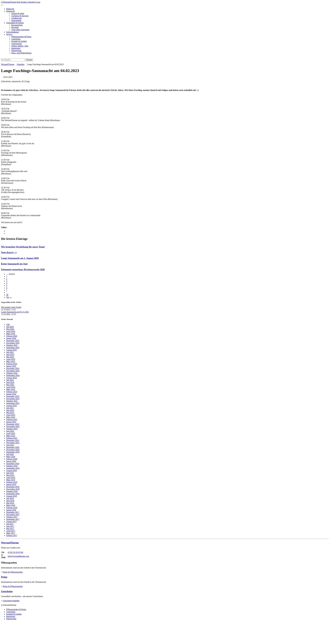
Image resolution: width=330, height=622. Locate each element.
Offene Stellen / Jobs (19, 46)
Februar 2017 (11, 535)
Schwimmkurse (12, 32)
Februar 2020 (11, 459)
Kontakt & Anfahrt (19, 41)
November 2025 (12, 343)
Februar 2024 (11, 392)
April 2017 (10, 531)
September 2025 (12, 348)
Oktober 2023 (12, 401)
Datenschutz (16, 50)
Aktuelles (20, 64)
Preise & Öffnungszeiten (13, 572)
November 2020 (12, 450)
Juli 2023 (10, 408)
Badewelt (10, 9)
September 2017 (12, 519)
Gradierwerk (16, 18)
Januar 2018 (11, 510)
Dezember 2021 (12, 440)
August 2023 (11, 405)
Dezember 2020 (12, 447)
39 (7, 295)
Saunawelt (10, 11)
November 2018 (12, 489)
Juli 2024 (10, 380)
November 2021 (12, 443)
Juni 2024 (10, 382)
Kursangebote (17, 25)
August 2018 (11, 496)
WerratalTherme (7, 64)
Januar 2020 (11, 461)
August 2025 (11, 350)
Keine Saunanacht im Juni (14, 263)
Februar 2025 (11, 364)
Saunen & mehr (17, 13)
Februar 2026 (11, 336)
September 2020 (12, 452)
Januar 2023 (11, 422)
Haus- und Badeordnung (21, 53)
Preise (4, 577)
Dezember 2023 (12, 396)
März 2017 (10, 533)
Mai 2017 (10, 528)
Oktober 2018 (12, 491)
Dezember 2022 (12, 424)
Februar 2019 (11, 482)
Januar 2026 (11, 338)
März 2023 (10, 417)
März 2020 (10, 457)
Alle (8, 324)
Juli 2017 (10, 524)
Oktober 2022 (12, 429)
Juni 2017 (10, 526)
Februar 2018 (11, 508)
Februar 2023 (11, 419)
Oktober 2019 (12, 466)
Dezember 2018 (12, 487)
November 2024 (12, 371)
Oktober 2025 (12, 345)
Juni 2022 (10, 431)
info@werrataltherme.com (18, 556)
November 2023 (12, 399)
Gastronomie (16, 44)
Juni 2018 (10, 501)
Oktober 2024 (12, 373)
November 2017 (12, 515)
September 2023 (12, 403)
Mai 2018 (10, 503)
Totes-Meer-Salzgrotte (20, 30)
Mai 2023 (10, 412)
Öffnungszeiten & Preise (21, 37)
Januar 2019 (11, 484)
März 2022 (10, 436)
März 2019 (10, 480)
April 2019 (10, 477)
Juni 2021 (10, 445)
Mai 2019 (10, 475)
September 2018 (12, 494)
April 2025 (10, 359)
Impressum (15, 48)
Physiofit (15, 27)
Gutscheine (15, 39)
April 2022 (10, 433)
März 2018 (10, 505)
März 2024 (10, 389)
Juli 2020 (10, 454)
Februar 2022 (11, 438)
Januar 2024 (11, 394)
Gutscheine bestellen (11, 601)
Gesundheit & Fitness (15, 23)
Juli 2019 (10, 473)
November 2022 (12, 426)
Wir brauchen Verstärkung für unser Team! (23, 246)
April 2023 (10, 415)
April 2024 (10, 387)
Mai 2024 (10, 385)
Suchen (29, 60)
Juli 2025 (10, 352)
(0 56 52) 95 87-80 (15, 552)
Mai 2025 (10, 357)
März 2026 (10, 334)
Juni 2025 (10, 354)
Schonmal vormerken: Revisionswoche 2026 (23, 269)
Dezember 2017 (12, 512)
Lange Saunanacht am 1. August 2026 (20, 258)
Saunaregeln (16, 20)
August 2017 (11, 521)
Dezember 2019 (12, 463)
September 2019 (12, 468)
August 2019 (11, 470)
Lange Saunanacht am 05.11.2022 (15, 312)
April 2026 (10, 331)
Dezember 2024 (12, 368)
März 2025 (10, 361)
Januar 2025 (11, 366)
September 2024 (12, 375)
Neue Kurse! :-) (8, 252)
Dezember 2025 (12, 341)
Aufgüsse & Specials (19, 16)
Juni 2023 (10, 410)
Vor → (9, 297)
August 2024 (11, 378)
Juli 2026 (10, 327)
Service (9, 34)
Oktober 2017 (12, 517)
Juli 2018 (10, 498)
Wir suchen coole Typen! (11, 307)
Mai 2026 (10, 329)
